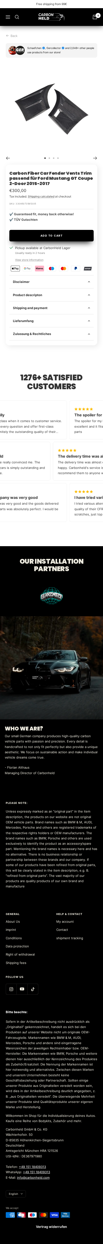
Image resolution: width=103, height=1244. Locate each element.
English (13, 1194)
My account (65, 921)
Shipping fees (16, 963)
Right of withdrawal (20, 954)
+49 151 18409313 (32, 1167)
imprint (11, 930)
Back (14, 36)
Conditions (14, 938)
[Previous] (8, 158)
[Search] (17, 17)
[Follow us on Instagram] (11, 989)
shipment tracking (69, 938)
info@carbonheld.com (33, 1177)
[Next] (95, 158)
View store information (29, 260)
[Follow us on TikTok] (32, 989)
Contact (62, 930)
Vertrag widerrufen (51, 1227)
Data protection (17, 946)
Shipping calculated (41, 196)
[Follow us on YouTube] (22, 989)
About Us (13, 921)
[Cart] (94, 17)
